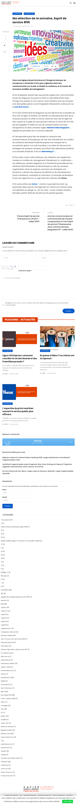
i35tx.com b (5, 656)
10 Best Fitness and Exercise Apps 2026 (14, 527)
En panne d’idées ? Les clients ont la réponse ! (57, 357)
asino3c (3, 600)
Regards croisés (6, 730)
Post (2, 709)
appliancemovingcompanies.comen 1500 (15, 597)
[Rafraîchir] (15, 266)
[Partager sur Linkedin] (4, 51)
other (3, 702)
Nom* (4, 490)
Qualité (3, 720)
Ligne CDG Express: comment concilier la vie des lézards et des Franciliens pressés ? (19, 358)
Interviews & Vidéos (7, 664)
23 (2, 555)
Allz (2, 593)
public (3, 716)
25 (2, 558)
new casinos (5, 685)
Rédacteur (36, 66)
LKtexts (3, 674)
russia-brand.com (7, 737)
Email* (4, 497)
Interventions (5, 660)
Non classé (4, 695)
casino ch (4, 611)
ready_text (5, 723)
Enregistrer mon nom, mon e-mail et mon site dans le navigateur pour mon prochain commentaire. (36, 304)
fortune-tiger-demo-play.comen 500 (14, 649)
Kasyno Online (6, 667)
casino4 (4, 621)
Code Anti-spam (24, 271)
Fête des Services (7, 642)
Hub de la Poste (21, 107)
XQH (6, 374)
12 (1, 534)
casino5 (3, 625)
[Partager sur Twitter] (4, 45)
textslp (3, 755)
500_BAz (4, 576)
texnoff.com (5, 748)
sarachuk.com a (6, 744)
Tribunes (4, 762)
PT (2, 713)
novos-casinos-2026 (8, 699)
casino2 (3, 614)
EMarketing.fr (48, 151)
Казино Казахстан (7, 772)
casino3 (3, 618)
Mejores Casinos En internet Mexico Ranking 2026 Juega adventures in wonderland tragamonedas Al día (36, 458)
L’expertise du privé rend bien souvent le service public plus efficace (17, 411)
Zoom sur (4, 769)
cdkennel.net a (6, 628)
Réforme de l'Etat (7, 727)
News (3, 692)
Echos (34, 184)
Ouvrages (4, 706)
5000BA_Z (4, 572)
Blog (2, 604)
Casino (3, 607)
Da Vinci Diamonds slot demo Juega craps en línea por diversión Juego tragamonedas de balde (37, 472)
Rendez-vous (5, 734)
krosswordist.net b (7, 671)
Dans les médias (6, 635)
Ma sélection (29, 14)
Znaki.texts (4, 765)
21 (1, 551)
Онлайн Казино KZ (7, 776)
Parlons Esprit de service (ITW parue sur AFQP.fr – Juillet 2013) (28, 219)
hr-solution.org (6, 653)
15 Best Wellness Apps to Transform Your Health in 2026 (20, 541)
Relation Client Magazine (58, 127)
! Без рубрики (5, 520)
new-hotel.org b (6, 688)
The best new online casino (10, 758)
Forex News (5, 646)
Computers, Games (8, 632)
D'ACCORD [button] (67, 801)
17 (1, 544)
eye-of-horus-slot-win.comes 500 (13, 639)
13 (1, 537)
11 (1, 530)
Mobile (3, 681)
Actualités (17, 14)
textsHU (3, 751)
